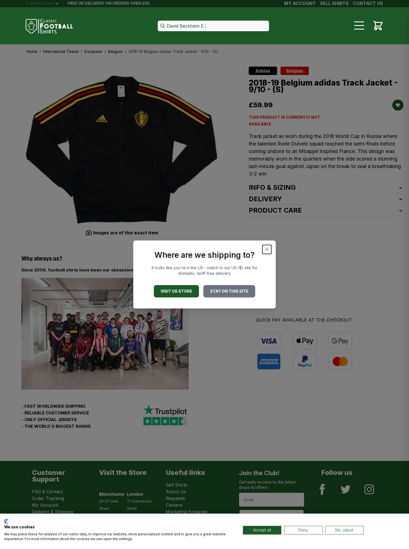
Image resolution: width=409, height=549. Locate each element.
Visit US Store (176, 291)
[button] (213, 26)
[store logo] (49, 26)
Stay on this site (229, 291)
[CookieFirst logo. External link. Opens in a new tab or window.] (6, 521)
